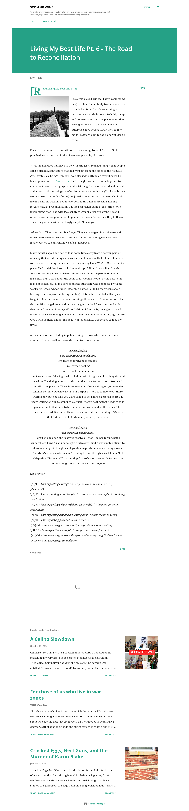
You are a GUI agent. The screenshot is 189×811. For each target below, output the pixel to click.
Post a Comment (46, 734)
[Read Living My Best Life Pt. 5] (59, 88)
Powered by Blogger (96, 804)
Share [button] (142, 88)
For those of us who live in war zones (65, 695)
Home (32, 21)
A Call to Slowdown (52, 639)
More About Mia (50, 21)
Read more (110, 675)
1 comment (43, 675)
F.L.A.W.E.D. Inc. (61, 181)
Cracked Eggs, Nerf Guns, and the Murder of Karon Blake (69, 753)
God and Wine (41, 7)
